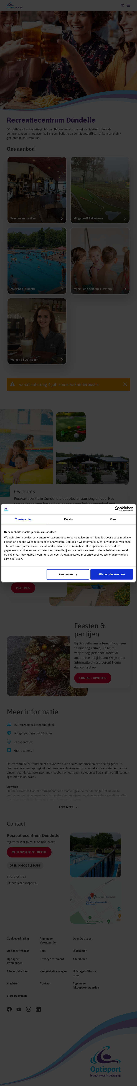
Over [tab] (113, 519)
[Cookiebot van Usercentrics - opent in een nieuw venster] (117, 509)
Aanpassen (66, 574)
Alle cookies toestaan (111, 574)
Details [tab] (68, 519)
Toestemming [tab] (23, 519)
